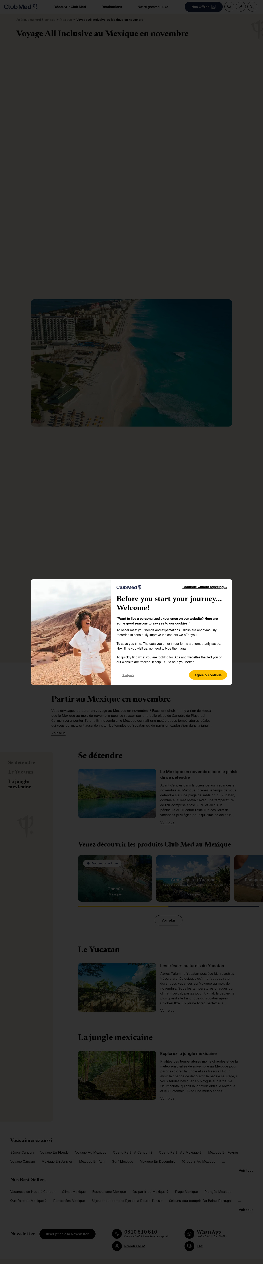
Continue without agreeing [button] (204, 586)
